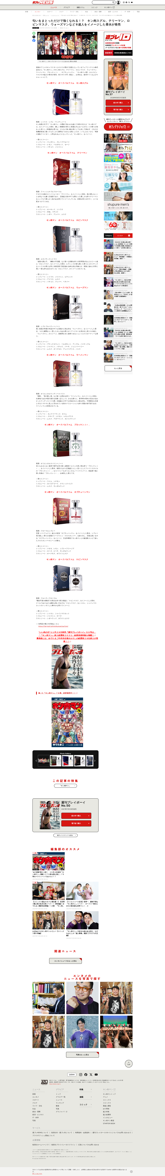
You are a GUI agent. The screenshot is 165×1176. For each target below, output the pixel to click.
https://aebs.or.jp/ (55, 1084)
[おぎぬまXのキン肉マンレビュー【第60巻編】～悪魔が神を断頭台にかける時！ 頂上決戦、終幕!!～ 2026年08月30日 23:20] (48, 1032)
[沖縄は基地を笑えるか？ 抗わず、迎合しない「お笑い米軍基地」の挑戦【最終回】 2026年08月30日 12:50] (116, 1032)
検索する (113, 2)
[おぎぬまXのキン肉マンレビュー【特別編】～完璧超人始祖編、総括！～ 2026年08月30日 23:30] (116, 998)
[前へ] (36, 760)
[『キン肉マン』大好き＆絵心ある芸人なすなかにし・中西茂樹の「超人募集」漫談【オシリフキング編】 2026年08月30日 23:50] (82, 998)
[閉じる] (131, 1171)
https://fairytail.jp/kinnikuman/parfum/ (53, 626)
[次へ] (94, 760)
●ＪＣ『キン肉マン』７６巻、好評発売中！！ (57, 693)
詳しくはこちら (37, 1173)
